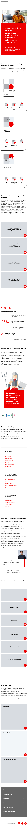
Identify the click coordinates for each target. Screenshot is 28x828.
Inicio (2, 5)
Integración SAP (8, 500)
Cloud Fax (7, 506)
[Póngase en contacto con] (19, 823)
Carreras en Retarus (8, 807)
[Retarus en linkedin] (22, 823)
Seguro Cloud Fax (9, 483)
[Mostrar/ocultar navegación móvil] (26, 2)
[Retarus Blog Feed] (25, 823)
